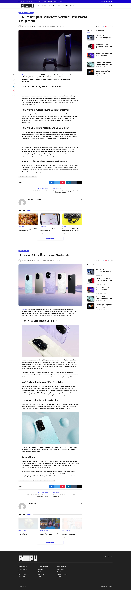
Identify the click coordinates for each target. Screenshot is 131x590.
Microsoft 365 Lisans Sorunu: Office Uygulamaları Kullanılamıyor (104, 55)
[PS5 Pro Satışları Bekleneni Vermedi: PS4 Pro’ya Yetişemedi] (50, 50)
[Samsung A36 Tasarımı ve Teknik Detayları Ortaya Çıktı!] (90, 64)
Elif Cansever (28, 260)
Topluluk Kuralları (48, 1)
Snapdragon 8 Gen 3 (49, 480)
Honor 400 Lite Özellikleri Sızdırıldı (38, 191)
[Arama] (112, 5)
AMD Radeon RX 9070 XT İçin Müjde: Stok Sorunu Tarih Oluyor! (104, 46)
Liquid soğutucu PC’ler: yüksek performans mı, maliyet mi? (71, 229)
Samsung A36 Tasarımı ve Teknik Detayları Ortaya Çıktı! (104, 63)
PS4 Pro (28, 176)
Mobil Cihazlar (42, 5)
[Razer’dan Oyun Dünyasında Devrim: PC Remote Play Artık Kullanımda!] (90, 72)
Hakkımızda (21, 1)
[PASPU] (27, 5)
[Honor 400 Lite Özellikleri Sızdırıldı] (50, 285)
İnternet (51, 5)
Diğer (72, 5)
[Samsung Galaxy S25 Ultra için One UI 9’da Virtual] (50, 523)
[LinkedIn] (13, 86)
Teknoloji (21, 226)
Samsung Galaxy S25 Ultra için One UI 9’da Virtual (49, 533)
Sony (23, 75)
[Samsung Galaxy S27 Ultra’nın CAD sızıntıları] (28, 523)
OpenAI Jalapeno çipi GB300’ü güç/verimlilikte (27, 229)
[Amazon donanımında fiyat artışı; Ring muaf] (50, 219)
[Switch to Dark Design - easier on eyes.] (109, 5)
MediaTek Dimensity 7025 (35, 480)
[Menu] (19, 5)
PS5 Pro (34, 176)
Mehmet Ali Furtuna (30, 26)
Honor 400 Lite (23, 480)
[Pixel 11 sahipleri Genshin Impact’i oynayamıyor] (72, 523)
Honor (24, 309)
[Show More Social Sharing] (111, 26)
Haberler (65, 5)
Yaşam (58, 5)
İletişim (61, 1)
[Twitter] (13, 82)
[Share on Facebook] (101, 26)
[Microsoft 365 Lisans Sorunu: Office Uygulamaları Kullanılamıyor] (90, 55)
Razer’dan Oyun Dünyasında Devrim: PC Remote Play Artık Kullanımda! (104, 71)
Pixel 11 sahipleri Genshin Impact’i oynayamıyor (69, 533)
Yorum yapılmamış (51, 26)
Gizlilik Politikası (38, 1)
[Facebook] (13, 78)
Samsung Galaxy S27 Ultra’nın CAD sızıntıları (27, 533)
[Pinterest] (13, 90)
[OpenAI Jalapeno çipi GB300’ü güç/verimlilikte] (28, 219)
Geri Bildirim (29, 1)
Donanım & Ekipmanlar (26, 12)
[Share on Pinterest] (106, 26)
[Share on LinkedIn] (108, 26)
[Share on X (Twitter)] (103, 26)
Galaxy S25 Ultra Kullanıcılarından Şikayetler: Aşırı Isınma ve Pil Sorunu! (103, 37)
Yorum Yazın (50, 238)
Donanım (21, 176)
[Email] (13, 94)
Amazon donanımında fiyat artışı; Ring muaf (48, 229)
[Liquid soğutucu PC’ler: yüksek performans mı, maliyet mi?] (72, 219)
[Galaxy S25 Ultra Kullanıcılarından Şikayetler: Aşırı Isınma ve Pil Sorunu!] (90, 37)
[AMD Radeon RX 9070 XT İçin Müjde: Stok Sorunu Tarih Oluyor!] (90, 46)
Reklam (56, 1)
